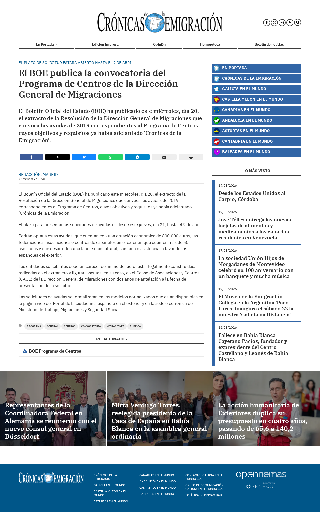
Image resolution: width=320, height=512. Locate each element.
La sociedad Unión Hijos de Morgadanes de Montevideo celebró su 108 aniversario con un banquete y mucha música (256, 267)
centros (70, 326)
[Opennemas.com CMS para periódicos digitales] (261, 480)
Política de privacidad (204, 495)
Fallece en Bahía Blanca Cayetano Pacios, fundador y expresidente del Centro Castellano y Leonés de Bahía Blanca (253, 347)
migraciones (115, 326)
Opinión (159, 44)
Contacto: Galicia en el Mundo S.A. (204, 477)
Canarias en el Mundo (245, 109)
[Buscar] (297, 22)
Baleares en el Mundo (245, 151)
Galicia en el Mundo (243, 88)
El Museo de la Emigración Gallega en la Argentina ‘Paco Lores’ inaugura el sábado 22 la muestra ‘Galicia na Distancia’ (256, 305)
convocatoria (91, 326)
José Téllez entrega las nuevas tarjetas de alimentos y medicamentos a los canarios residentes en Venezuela (254, 228)
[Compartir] (31, 157)
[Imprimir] (191, 157)
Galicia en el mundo (110, 485)
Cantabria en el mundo (158, 488)
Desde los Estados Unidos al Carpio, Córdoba (252, 196)
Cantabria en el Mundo (247, 141)
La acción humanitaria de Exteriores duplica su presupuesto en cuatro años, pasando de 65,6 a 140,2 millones (262, 420)
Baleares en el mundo (157, 494)
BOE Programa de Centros (55, 351)
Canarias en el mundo (157, 475)
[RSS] (290, 22)
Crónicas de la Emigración (251, 78)
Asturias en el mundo (111, 501)
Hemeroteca (210, 44)
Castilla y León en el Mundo (252, 99)
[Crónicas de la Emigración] (160, 23)
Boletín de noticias (269, 44)
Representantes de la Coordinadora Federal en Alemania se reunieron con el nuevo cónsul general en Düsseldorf (51, 420)
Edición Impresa (105, 44)
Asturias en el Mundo (245, 130)
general (52, 326)
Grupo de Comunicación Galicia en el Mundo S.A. (205, 487)
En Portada (45, 44)
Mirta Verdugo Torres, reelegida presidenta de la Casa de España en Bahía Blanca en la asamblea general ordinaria (159, 420)
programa (34, 326)
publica (135, 326)
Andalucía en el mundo (158, 481)
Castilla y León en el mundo (110, 493)
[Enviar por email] (164, 157)
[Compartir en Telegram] (137, 157)
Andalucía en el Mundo (246, 120)
